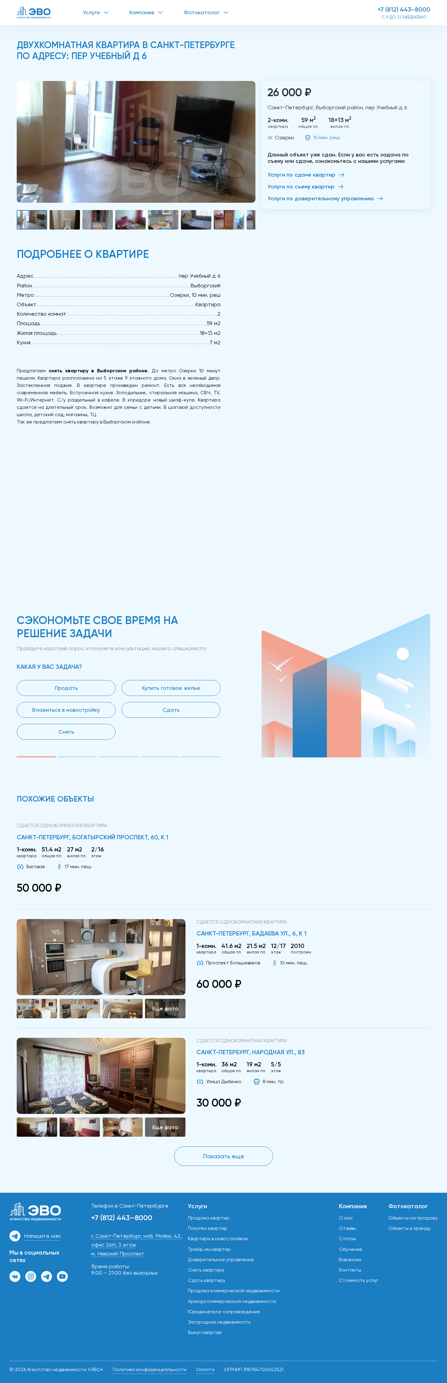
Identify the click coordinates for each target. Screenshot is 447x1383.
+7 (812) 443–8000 (404, 9)
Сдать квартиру (206, 1280)
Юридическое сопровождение (224, 1312)
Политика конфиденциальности (149, 1369)
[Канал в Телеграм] (46, 1276)
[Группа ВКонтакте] (14, 1276)
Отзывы (347, 1228)
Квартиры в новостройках (218, 1238)
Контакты (350, 1270)
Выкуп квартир (205, 1332)
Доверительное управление (221, 1259)
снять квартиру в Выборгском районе (106, 422)
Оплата (205, 1369)
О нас (346, 1218)
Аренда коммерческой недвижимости (232, 1301)
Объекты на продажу (413, 1218)
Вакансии (350, 1259)
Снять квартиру (206, 1270)
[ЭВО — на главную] (50, 12)
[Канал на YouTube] (62, 1276)
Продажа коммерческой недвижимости (233, 1290)
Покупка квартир (207, 1228)
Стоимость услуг (358, 1280)
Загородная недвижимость (219, 1322)
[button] (136, 142)
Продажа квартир (209, 1218)
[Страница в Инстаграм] (30, 1276)
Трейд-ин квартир (209, 1249)
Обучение (350, 1249)
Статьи (347, 1238)
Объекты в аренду (409, 1228)
